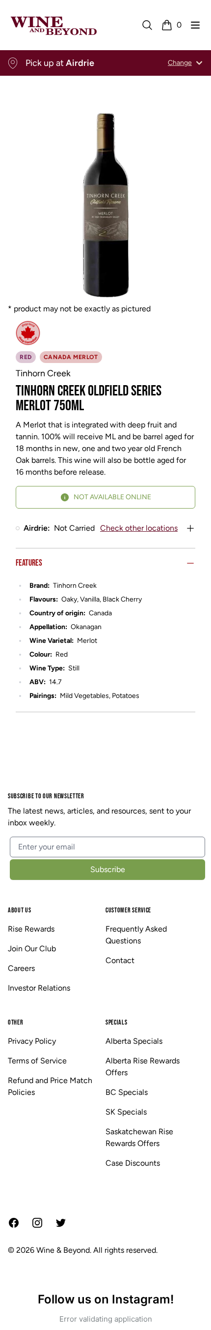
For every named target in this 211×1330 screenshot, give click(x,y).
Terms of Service (37, 1060)
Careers (21, 968)
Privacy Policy (32, 1041)
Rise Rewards (31, 929)
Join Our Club (32, 948)
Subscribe (107, 869)
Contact (120, 960)
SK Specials (126, 1112)
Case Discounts (133, 1163)
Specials (117, 1022)
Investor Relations (39, 988)
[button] (195, 25)
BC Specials (127, 1092)
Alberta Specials (134, 1041)
